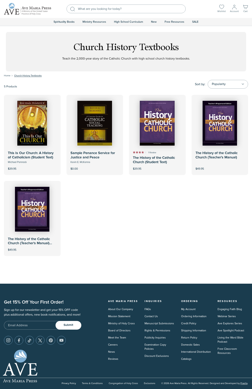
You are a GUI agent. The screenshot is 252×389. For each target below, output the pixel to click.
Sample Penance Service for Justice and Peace (92, 155)
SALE (195, 22)
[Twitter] (40, 340)
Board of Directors (119, 330)
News (111, 351)
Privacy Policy (69, 383)
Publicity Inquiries (155, 337)
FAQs (148, 309)
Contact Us (151, 316)
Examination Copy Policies (155, 347)
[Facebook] (19, 340)
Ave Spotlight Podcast (231, 330)
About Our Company (120, 309)
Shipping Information (193, 330)
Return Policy (189, 337)
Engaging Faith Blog (230, 309)
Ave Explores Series (230, 323)
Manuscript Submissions (159, 323)
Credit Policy (188, 323)
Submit (68, 325)
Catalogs (186, 359)
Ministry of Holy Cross (121, 323)
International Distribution (196, 351)
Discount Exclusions (157, 356)
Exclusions (149, 383)
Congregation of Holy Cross (123, 383)
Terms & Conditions (92, 383)
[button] (245, 9)
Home (7, 75)
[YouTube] (61, 340)
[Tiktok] (29, 340)
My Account (188, 309)
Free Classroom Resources (227, 351)
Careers (113, 344)
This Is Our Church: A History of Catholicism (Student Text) (31, 155)
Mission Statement (119, 316)
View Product (32, 166)
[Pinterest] (50, 340)
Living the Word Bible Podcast (230, 339)
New (154, 22)
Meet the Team (117, 337)
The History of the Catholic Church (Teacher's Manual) (216, 155)
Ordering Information (194, 316)
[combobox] (126, 9)
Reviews (113, 359)
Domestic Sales (190, 344)
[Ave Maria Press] (27, 9)
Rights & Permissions (157, 330)
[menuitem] (64, 22)
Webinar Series (227, 316)
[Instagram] (8, 340)
